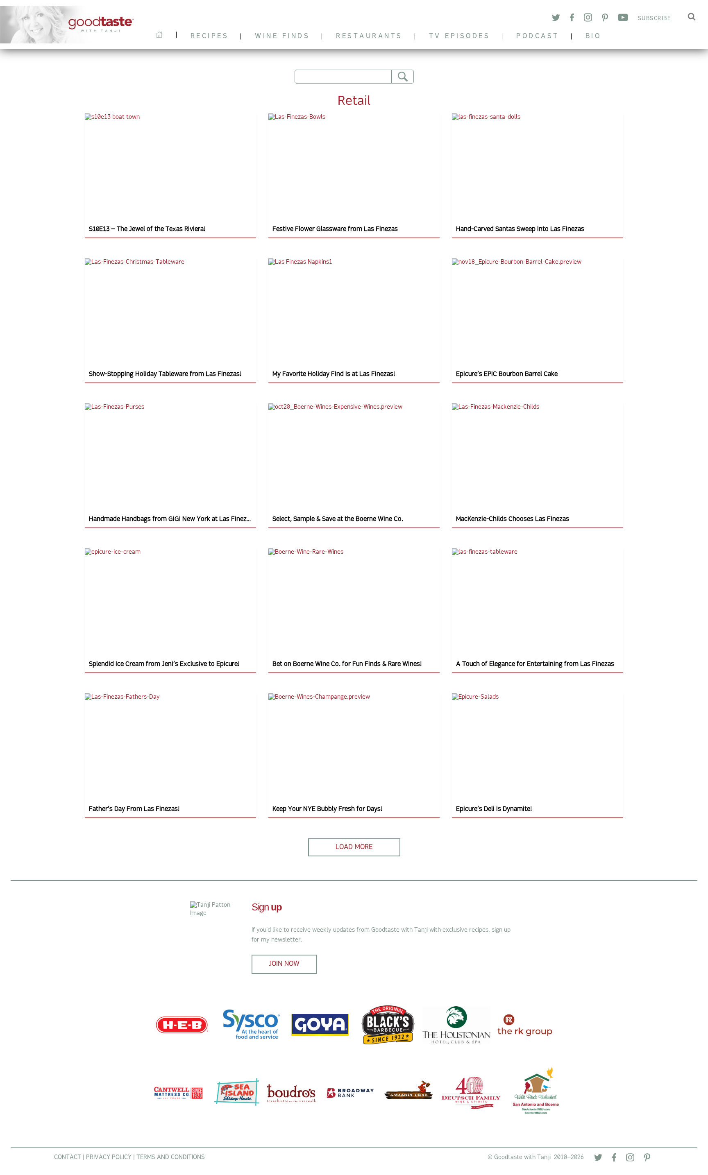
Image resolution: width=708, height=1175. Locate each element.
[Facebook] (572, 18)
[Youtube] (623, 18)
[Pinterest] (605, 19)
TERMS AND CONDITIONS (170, 1158)
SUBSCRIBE (655, 18)
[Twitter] (556, 19)
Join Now (284, 964)
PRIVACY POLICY (109, 1158)
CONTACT (67, 1158)
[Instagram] (588, 19)
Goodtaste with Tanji (71, 24)
